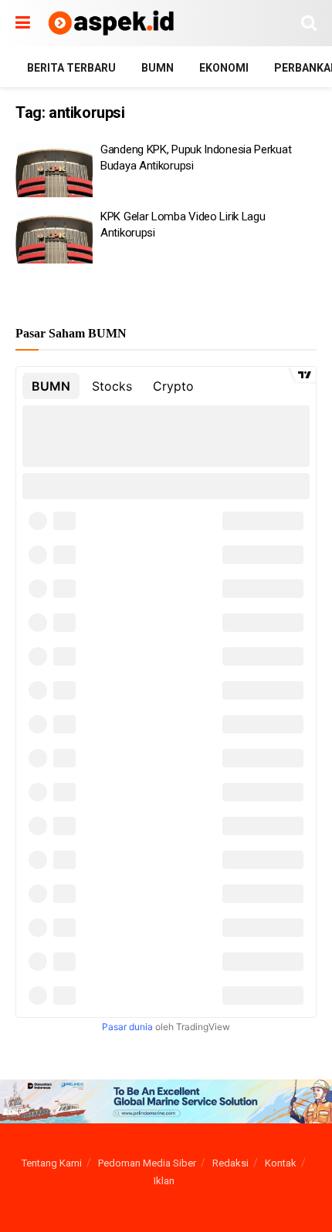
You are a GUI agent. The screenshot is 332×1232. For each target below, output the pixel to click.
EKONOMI (224, 68)
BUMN (157, 68)
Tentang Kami (52, 1163)
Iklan (164, 1181)
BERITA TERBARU (71, 68)
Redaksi (230, 1163)
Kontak (280, 1163)
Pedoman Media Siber (147, 1163)
